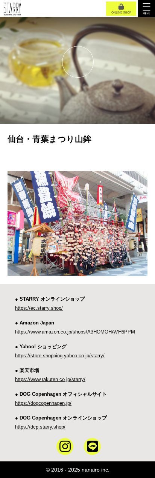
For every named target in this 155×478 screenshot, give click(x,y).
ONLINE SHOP (121, 12)
